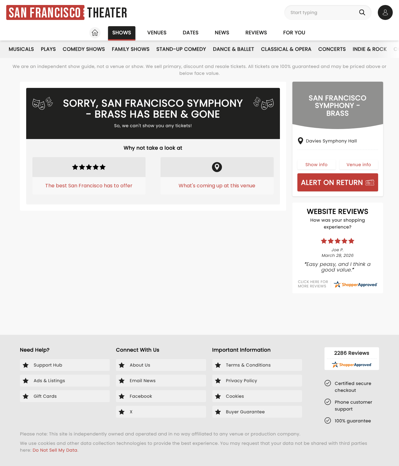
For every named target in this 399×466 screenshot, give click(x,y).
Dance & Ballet (233, 49)
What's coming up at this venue (217, 185)
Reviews (256, 32)
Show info (316, 164)
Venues (157, 32)
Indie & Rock (370, 49)
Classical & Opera (286, 49)
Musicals (21, 49)
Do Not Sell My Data (55, 450)
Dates (191, 32)
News (222, 32)
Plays (48, 49)
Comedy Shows (84, 49)
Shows (121, 32)
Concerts (332, 49)
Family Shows (131, 49)
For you (294, 32)
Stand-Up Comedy (181, 49)
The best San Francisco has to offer (88, 185)
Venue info (359, 164)
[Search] (363, 12)
